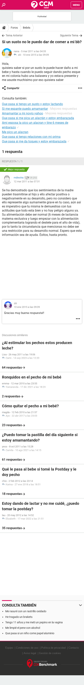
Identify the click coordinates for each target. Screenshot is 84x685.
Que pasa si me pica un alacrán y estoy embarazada (38, 118)
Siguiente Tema (69, 35)
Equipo (9, 647)
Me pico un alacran (15, 132)
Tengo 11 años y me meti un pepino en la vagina (34, 622)
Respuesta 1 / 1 (12, 161)
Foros (14, 27)
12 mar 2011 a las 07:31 (27, 181)
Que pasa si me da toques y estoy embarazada (34, 141)
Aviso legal (30, 653)
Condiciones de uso (27, 647)
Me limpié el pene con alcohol (22, 627)
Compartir (13, 88)
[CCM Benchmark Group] (42, 664)
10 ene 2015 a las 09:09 (36, 54)
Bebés (26, 27)
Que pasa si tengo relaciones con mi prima (31, 137)
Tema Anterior (14, 35)
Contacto (74, 647)
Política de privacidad (53, 647)
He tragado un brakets (18, 616)
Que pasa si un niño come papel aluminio (29, 633)
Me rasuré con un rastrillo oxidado (25, 611)
